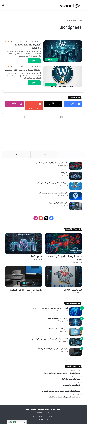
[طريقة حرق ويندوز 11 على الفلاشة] (23, 276)
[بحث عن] (3, 5)
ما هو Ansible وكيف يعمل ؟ (58, 203)
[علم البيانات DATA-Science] (75, 322)
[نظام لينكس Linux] (63, 276)
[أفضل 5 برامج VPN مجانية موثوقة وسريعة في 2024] (75, 311)
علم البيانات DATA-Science (58, 319)
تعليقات (16, 154)
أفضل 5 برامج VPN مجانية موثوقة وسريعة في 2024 (50, 308)
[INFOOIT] (69, 5)
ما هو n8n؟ (64, 173)
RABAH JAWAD (34, 41)
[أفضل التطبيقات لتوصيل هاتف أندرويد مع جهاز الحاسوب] (75, 342)
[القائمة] (84, 5)
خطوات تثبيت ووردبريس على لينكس (23, 70)
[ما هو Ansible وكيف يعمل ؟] (75, 206)
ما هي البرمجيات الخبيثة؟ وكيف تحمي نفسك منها (51, 163)
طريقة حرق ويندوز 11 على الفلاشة (26, 289)
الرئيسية (77, 20)
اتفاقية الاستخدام (30, 409)
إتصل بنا (52, 409)
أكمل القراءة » (34, 60)
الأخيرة (71, 154)
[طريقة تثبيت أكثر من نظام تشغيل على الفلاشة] (75, 352)
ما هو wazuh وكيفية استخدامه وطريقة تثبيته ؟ (52, 193)
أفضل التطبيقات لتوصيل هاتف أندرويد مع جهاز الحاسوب (49, 339)
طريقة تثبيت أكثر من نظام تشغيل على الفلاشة (52, 349)
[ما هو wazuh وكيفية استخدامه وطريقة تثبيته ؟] (75, 196)
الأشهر (44, 154)
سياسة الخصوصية (43, 409)
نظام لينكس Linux (73, 289)
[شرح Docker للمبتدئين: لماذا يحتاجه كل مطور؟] (75, 186)
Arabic (10, 422)
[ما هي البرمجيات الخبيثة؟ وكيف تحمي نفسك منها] (75, 166)
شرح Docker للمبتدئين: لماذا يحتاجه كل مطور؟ (52, 183)
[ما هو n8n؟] (75, 176)
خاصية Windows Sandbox (58, 329)
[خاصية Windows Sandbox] (75, 332)
